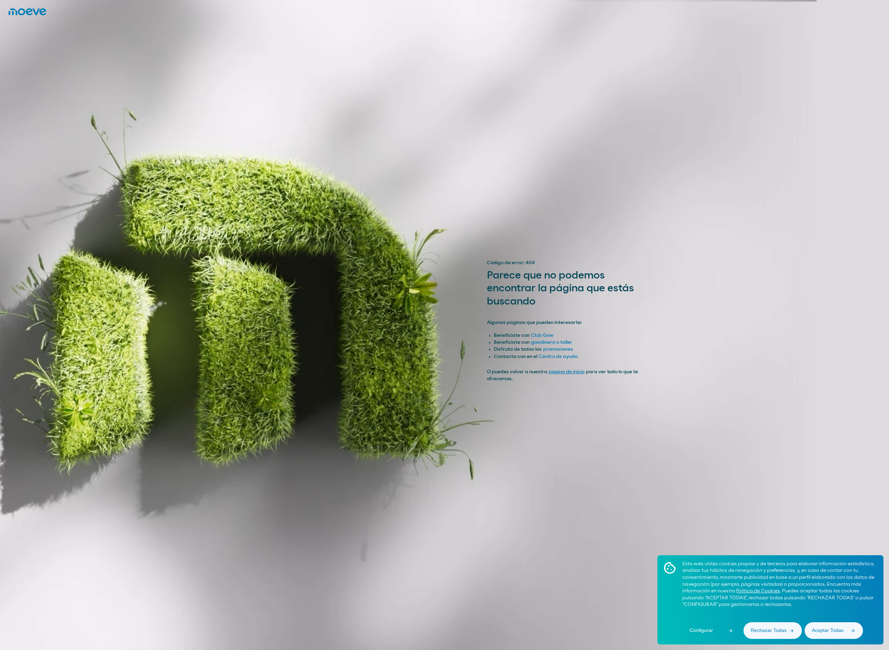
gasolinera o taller (551, 342)
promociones (558, 349)
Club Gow (542, 335)
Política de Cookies (758, 591)
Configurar (701, 630)
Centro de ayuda (558, 356)
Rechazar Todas (769, 630)
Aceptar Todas (828, 630)
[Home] (27, 11)
